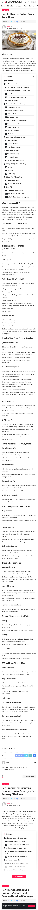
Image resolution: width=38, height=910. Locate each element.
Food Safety (11, 173)
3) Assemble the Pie (14, 114)
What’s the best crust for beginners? (19, 197)
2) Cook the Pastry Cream (15, 110)
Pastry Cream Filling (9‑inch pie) (17, 97)
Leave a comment (30, 776)
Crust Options (11, 94)
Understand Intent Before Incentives (16, 838)
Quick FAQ (9, 187)
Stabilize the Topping (14, 147)
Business (5, 10)
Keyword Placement (13, 180)
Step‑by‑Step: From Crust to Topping (16, 104)
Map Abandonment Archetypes (16, 841)
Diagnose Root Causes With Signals (18, 845)
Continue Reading (19, 876)
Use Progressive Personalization (17, 856)
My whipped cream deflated (16, 160)
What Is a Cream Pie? (12, 84)
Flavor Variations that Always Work (15, 120)
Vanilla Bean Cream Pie (15, 134)
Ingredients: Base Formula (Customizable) (18, 90)
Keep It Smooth (12, 140)
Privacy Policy (21, 905)
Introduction (9, 80)
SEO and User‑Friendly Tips (14, 177)
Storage (10, 170)
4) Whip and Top (13, 117)
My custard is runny (13, 154)
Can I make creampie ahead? (16, 193)
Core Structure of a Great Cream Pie (18, 87)
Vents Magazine (13, 1)
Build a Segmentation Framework (15, 848)
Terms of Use (8, 906)
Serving (9, 167)
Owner (8, 26)
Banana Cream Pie (13, 127)
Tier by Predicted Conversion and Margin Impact (18, 852)
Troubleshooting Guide (12, 150)
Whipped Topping (13, 100)
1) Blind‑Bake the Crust (14, 107)
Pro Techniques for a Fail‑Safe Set (16, 137)
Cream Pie (11, 748)
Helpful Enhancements (14, 183)
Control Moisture (13, 144)
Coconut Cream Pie (13, 130)
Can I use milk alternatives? (16, 190)
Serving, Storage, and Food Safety (16, 164)
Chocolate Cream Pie (13, 124)
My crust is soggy (13, 157)
